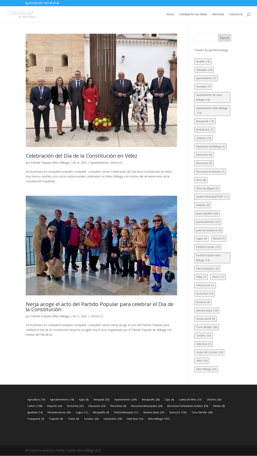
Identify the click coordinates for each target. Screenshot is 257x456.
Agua (84, 399)
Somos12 (116, 162)
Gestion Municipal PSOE (212, 196)
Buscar (224, 38)
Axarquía (203, 86)
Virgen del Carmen (209, 352)
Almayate (204, 70)
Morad (218, 238)
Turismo (203, 335)
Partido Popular (207, 247)
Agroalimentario (62, 399)
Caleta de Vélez (190, 399)
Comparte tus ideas (193, 14)
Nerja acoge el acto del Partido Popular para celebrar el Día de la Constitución (99, 306)
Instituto (202, 205)
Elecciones (204, 163)
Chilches (203, 138)
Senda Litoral (205, 318)
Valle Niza (203, 344)
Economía (75, 406)
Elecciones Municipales (146, 406)
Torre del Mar (206, 327)
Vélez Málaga (206, 369)
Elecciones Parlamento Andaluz (187, 406)
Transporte (35, 419)
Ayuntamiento (99, 162)
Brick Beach (204, 129)
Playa (201, 277)
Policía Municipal (126, 412)
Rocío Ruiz (204, 293)
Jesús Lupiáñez (207, 213)
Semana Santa (206, 310)
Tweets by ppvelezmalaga (211, 50)
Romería (203, 302)
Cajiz (169, 399)
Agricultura (36, 399)
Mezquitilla (101, 412)
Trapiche (56, 419)
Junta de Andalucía (208, 230)
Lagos (201, 238)
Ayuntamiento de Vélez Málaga (209, 97)
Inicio (170, 14)
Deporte (54, 406)
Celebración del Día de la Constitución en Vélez (81, 155)
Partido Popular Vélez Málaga (50, 162)
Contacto (236, 14)
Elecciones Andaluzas (210, 171)
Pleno (218, 277)
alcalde (203, 61)
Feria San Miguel (207, 188)
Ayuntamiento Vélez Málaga (211, 110)
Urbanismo (113, 419)
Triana (73, 419)
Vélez (201, 360)
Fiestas (219, 406)
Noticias (218, 14)
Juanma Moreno (207, 222)
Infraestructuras (59, 412)
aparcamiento (206, 78)
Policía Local (205, 285)
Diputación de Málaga (210, 146)
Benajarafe (205, 121)
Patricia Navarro (207, 268)
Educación (204, 154)
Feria (201, 180)
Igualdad (35, 412)
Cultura (34, 406)
